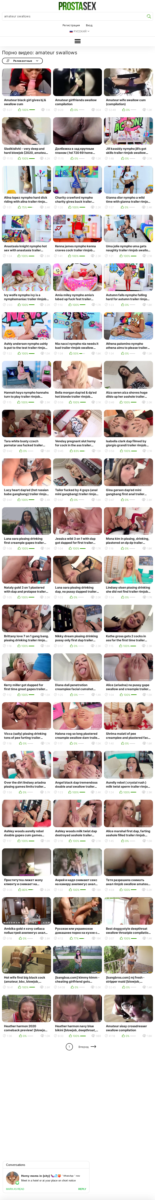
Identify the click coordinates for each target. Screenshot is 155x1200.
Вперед (84, 1046)
